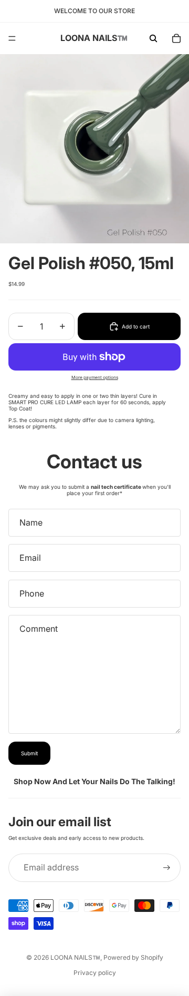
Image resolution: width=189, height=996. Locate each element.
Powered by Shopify (133, 957)
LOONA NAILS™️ (75, 957)
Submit (29, 753)
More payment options (94, 377)
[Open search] (153, 38)
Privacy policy (95, 973)
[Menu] (12, 38)
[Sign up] (167, 867)
